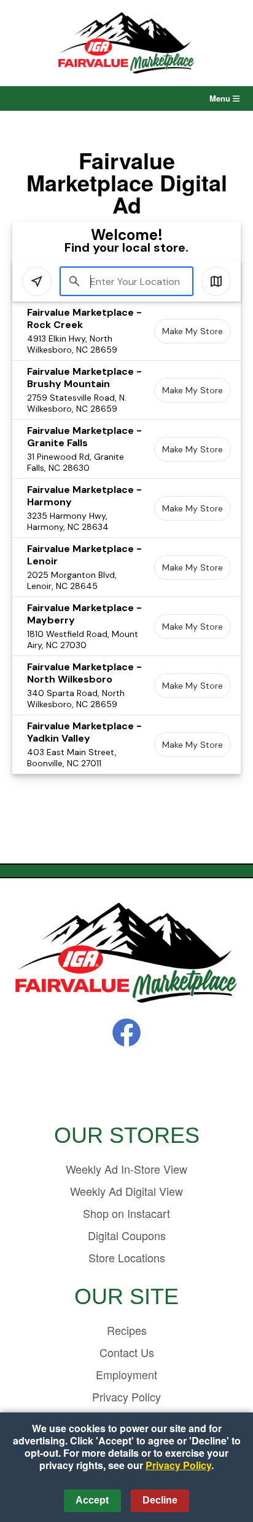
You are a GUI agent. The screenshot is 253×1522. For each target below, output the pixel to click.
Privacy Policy (126, 1396)
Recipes (127, 1330)
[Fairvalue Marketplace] (126, 953)
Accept (92, 1500)
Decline (159, 1500)
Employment (126, 1374)
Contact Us (126, 1352)
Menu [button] (221, 98)
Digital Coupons (127, 1235)
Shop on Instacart (126, 1213)
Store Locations (126, 1257)
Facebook (126, 1033)
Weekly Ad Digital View (126, 1191)
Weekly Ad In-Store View (126, 1169)
